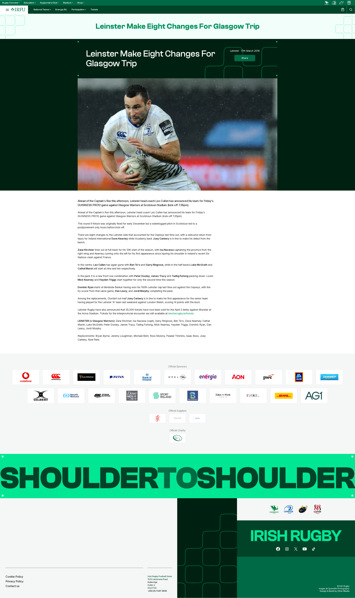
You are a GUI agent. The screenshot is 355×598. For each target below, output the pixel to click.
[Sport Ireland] (162, 396)
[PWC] (269, 377)
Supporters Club (48, 3)
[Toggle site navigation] (5, 10)
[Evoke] (253, 396)
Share (245, 58)
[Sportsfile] (197, 418)
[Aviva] (117, 377)
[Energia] (208, 377)
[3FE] (157, 418)
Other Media (343, 591)
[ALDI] (299, 377)
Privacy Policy (14, 581)
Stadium (67, 3)
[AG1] (314, 396)
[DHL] (284, 396)
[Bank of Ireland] (147, 377)
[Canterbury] (56, 377)
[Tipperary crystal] (177, 418)
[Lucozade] (329, 377)
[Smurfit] (71, 396)
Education (29, 3)
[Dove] (132, 396)
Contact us (12, 586)
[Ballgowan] (193, 396)
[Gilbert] (41, 396)
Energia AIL (61, 9)
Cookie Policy (14, 576)
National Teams (41, 9)
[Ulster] (349, 3)
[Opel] (178, 377)
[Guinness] (86, 377)
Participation (78, 9)
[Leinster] (334, 3)
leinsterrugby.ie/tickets (181, 313)
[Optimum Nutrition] (102, 396)
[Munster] (341, 3)
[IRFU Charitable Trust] (177, 438)
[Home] (18, 9)
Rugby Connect (10, 3)
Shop (80, 3)
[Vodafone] (26, 377)
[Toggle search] (351, 10)
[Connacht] (326, 3)
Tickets (94, 9)
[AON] (238, 377)
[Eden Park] (223, 396)
